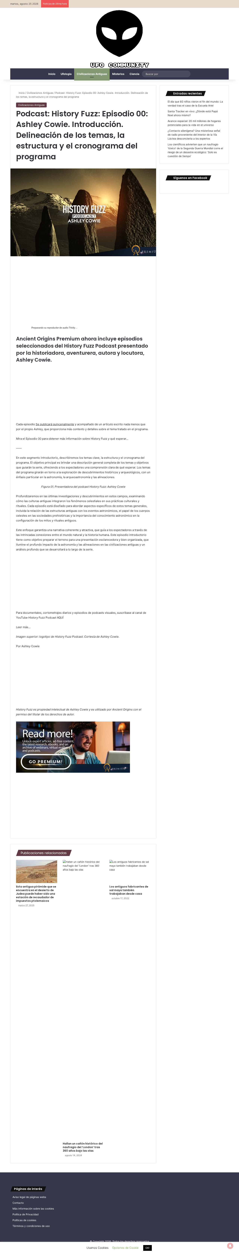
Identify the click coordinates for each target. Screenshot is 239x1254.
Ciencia (134, 73)
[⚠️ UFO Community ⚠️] (119, 39)
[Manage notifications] (230, 1246)
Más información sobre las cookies (33, 1208)
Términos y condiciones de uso (31, 1225)
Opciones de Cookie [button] (125, 1248)
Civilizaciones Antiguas (92, 73)
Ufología (66, 73)
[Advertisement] (83, 289)
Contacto (18, 1202)
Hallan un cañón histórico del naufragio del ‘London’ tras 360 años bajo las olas (83, 1147)
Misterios (118, 73)
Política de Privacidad (25, 1214)
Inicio (51, 73)
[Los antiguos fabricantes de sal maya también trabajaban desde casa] (129, 871)
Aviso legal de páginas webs (29, 1197)
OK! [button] (147, 1247)
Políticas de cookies (24, 1220)
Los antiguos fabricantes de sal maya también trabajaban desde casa (128, 890)
